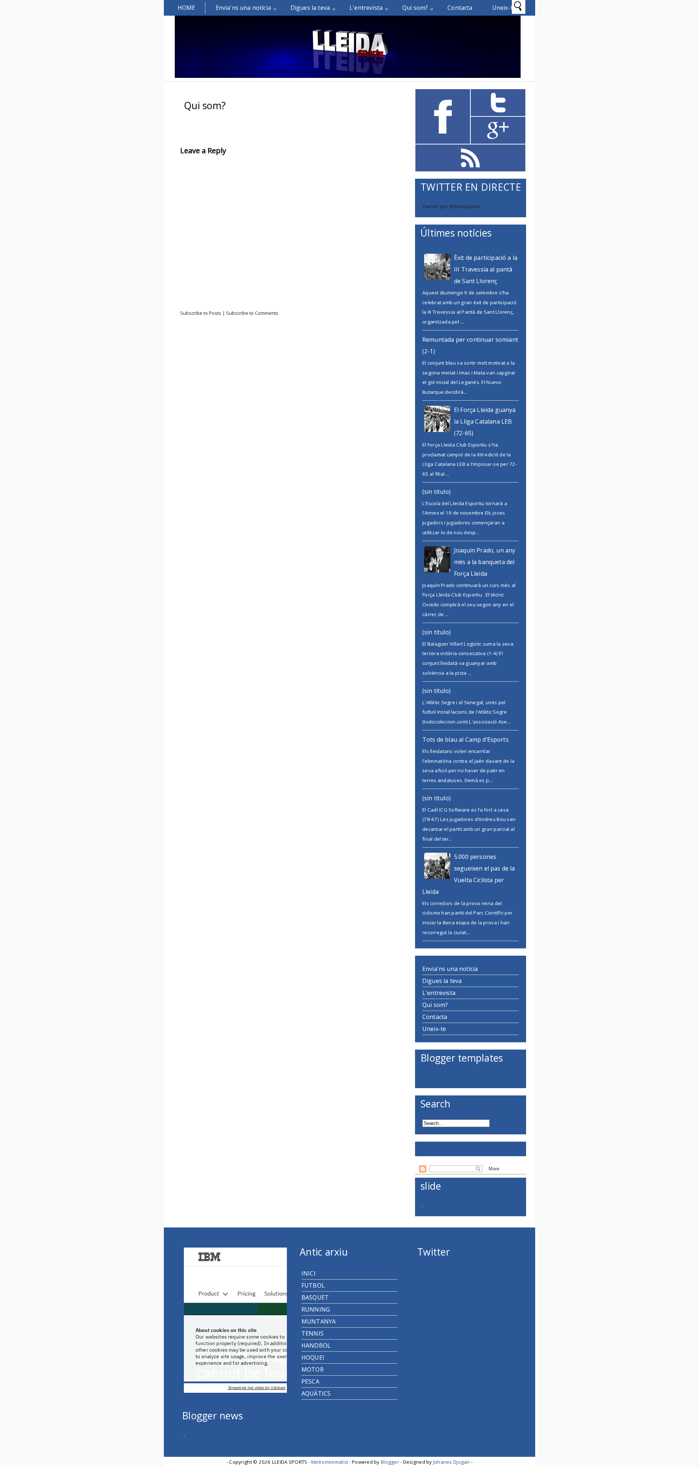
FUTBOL (313, 1285)
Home (187, 8)
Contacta (459, 8)
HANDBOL (316, 1345)
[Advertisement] (227, 376)
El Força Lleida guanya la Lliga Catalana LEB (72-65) (485, 421)
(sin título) (436, 492)
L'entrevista (366, 8)
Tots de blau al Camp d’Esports (465, 740)
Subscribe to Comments (252, 313)
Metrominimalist (330, 1462)
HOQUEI (312, 1357)
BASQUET (315, 1297)
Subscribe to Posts (201, 313)
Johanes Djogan (452, 1462)
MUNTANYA (318, 1321)
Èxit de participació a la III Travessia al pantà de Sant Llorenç (485, 269)
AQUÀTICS (316, 1393)
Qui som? (415, 8)
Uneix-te (504, 8)
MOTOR (312, 1369)
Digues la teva (310, 8)
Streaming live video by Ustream (256, 1387)
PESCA (310, 1381)
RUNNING (315, 1309)
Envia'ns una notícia (243, 8)
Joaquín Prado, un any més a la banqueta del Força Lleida (484, 562)
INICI (308, 1273)
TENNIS (312, 1333)
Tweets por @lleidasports (451, 206)
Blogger (390, 1462)
